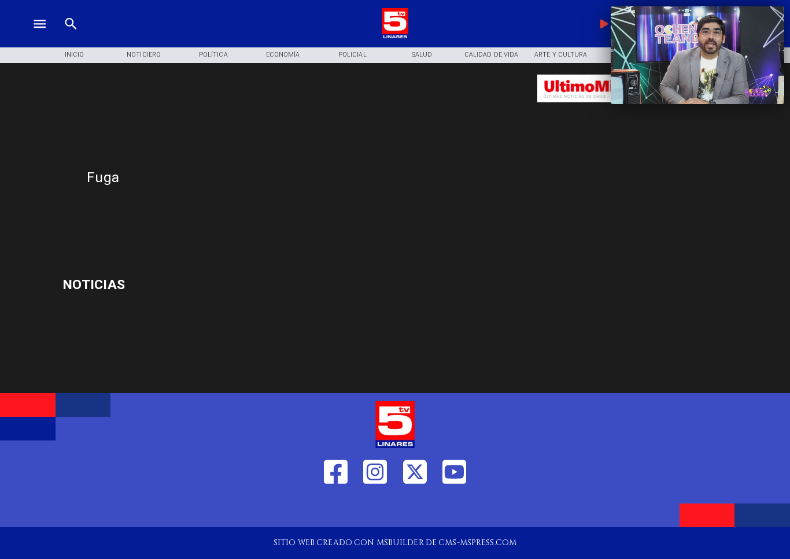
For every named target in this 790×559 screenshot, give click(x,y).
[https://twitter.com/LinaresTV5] (415, 509)
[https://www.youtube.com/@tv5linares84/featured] (454, 509)
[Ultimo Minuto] (604, 108)
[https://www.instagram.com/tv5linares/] (375, 509)
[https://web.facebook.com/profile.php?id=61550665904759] (336, 509)
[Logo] (395, 36)
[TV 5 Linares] (71, 36)
